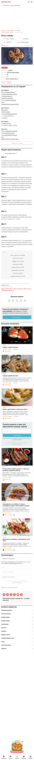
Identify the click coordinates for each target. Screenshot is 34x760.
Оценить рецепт (8, 9)
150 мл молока (5, 112)
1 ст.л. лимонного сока (7, 133)
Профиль (31, 758)
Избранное (24, 758)
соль (2, 102)
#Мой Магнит (9, 289)
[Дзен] (21, 594)
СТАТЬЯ (4, 502)
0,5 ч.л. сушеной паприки (8, 100)
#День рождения (18, 289)
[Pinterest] (14, 594)
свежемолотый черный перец (10, 104)
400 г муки (4, 110)
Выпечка (17, 758)
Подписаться (17, 435)
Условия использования (17, 444)
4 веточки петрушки (7, 98)
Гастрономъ (3, 758)
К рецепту (4, 67)
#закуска (29, 289)
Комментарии (29, 9)
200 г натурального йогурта (9, 131)
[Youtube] (18, 594)
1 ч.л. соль (4, 118)
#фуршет (3, 289)
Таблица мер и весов (17, 143)
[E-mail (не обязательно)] (17, 571)
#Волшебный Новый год (7, 290)
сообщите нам (5, 285)
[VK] (7, 594)
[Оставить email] (17, 431)
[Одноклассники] (11, 594)
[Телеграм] (4, 594)
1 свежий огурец (6, 123)
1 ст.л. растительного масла (9, 135)
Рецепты (11, 758)
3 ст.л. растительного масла (9, 94)
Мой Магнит (6, 45)
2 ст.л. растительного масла (9, 114)
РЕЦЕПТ (4, 345)
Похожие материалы (18, 9)
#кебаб (25, 289)
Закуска (9, 82)
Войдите (28, 562)
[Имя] (17, 567)
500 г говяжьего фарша (8, 92)
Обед (3, 82)
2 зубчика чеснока (6, 96)
